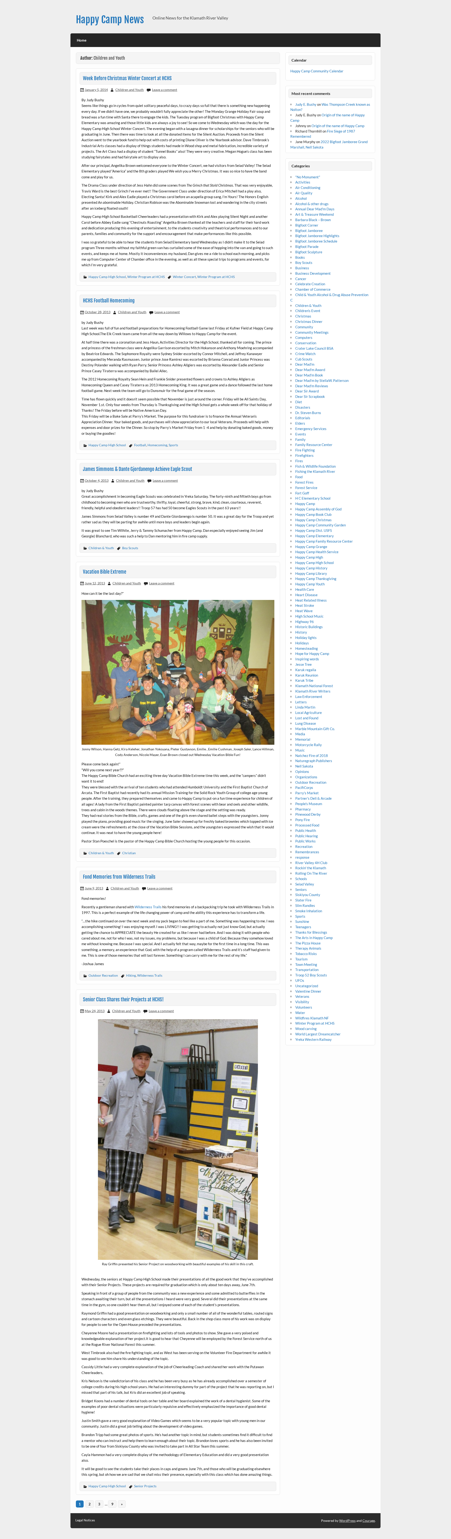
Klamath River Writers (312, 691)
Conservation (305, 343)
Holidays (302, 643)
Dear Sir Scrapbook (310, 396)
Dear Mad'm (304, 364)
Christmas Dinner (309, 321)
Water (300, 1012)
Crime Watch (305, 354)
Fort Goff (302, 493)
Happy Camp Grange (311, 546)
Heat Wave (304, 611)
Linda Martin (305, 707)
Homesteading (306, 648)
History (301, 632)
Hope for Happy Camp (312, 653)
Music (300, 750)
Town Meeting (306, 964)
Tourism (301, 959)
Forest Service (306, 488)
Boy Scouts (130, 548)
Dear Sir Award (307, 391)
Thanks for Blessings (311, 932)
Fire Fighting (305, 450)
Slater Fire (303, 900)
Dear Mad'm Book (309, 375)
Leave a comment (164, 90)
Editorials (302, 418)
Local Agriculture (308, 712)
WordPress (347, 1521)
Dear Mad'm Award (310, 370)
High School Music (309, 616)
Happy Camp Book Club (313, 514)
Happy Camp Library (311, 573)
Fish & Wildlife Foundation (315, 466)
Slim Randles (305, 905)
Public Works (305, 841)
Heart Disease (306, 595)
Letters (301, 702)
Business (302, 268)
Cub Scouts (303, 359)
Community (304, 327)
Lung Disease (305, 723)
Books (300, 257)
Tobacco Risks (306, 954)
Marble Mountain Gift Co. (315, 729)
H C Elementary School (312, 498)
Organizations (306, 777)
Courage (368, 1521)
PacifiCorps (304, 787)
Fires (299, 461)
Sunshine (302, 921)
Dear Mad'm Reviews (311, 386)
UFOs (299, 980)
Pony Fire (302, 820)
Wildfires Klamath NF (312, 1018)
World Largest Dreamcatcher (318, 1034)
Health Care (304, 589)
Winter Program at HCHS (146, 277)
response (302, 857)
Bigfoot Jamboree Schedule (316, 241)
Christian (129, 853)
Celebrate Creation (310, 284)
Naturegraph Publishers (313, 761)
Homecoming (157, 445)
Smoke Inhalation (308, 911)
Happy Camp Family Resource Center (324, 541)
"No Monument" (307, 177)
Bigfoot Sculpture (308, 252)
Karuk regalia (305, 670)
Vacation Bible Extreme (104, 572)
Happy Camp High (309, 557)
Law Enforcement (308, 696)
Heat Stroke (304, 605)
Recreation (303, 846)
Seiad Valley (304, 884)
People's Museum (308, 804)
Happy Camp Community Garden (320, 525)
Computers (303, 337)
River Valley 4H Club (311, 863)
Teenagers (303, 927)
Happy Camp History (311, 568)
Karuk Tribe (304, 680)
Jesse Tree (303, 664)
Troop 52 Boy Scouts (311, 975)
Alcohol (301, 198)
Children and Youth (129, 90)
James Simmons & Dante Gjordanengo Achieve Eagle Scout (137, 469)
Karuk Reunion (306, 675)
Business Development (313, 273)
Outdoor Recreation (103, 975)
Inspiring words (307, 659)
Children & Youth (101, 548)
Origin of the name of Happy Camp (337, 126)
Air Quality (303, 193)
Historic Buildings (309, 627)
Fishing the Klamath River (315, 471)
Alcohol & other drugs (312, 204)
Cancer (300, 279)
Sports (173, 445)
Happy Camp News (110, 20)
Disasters (302, 407)
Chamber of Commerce (312, 289)
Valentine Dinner (308, 991)
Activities (302, 182)
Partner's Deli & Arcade (313, 798)
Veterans (302, 996)
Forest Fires (304, 482)
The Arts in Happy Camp (314, 938)
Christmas (303, 316)
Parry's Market (307, 793)
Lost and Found (306, 718)
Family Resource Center (313, 445)
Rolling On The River (311, 873)
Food (299, 477)
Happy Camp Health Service (316, 552)
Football (140, 445)
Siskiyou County (307, 895)
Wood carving (306, 1028)
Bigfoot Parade (307, 246)
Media (300, 734)
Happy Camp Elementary (314, 536)
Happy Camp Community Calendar (316, 71)
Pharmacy (303, 809)
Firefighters (304, 455)
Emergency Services (311, 429)
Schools (301, 879)
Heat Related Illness (311, 600)
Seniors (301, 889)
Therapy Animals (308, 948)
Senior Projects (145, 1486)
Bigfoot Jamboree (309, 230)
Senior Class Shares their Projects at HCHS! (123, 999)
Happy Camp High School (107, 277)
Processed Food (307, 825)
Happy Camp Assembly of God (318, 509)
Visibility (302, 1002)
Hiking (131, 975)
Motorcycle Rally (308, 745)
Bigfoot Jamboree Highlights (317, 236)
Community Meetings (312, 332)
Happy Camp (305, 503)
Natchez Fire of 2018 (311, 755)
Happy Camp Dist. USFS (313, 530)
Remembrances (307, 852)
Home (81, 40)
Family (300, 439)
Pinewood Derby (308, 814)
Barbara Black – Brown (313, 220)
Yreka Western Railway (313, 1039)
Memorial (302, 739)
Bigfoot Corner (306, 225)
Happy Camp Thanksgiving (315, 578)
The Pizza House (308, 943)
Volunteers (303, 1007)
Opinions (302, 771)
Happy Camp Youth (310, 584)
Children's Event (307, 311)
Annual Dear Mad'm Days (314, 209)
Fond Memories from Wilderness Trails (119, 877)
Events (300, 434)
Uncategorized (306, 986)
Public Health (305, 830)
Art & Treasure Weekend (314, 214)
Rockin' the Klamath (310, 868)
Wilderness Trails (148, 907)
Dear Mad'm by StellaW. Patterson (322, 380)
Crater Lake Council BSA (314, 348)
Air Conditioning (307, 187)
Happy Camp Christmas (313, 520)
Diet (298, 402)
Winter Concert (184, 277)
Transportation (307, 969)
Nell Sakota (304, 766)
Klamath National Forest (314, 686)
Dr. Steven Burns (308, 413)
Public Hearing (306, 836)
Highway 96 (304, 621)
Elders (300, 423)
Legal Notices (85, 1520)
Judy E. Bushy (305, 104)
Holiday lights (306, 637)
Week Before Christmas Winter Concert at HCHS (127, 78)
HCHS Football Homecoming (109, 301)
